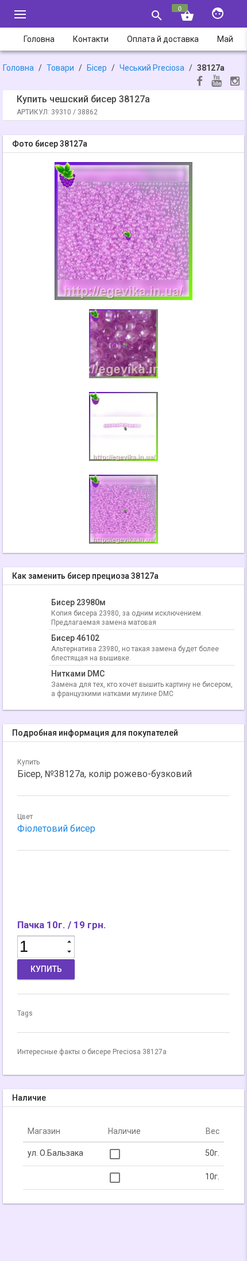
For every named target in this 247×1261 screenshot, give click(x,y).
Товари (60, 67)
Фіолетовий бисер (56, 828)
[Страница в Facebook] (200, 82)
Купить (46, 969)
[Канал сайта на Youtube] (217, 82)
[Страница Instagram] (234, 82)
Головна (18, 67)
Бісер (97, 67)
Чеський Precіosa (151, 67)
